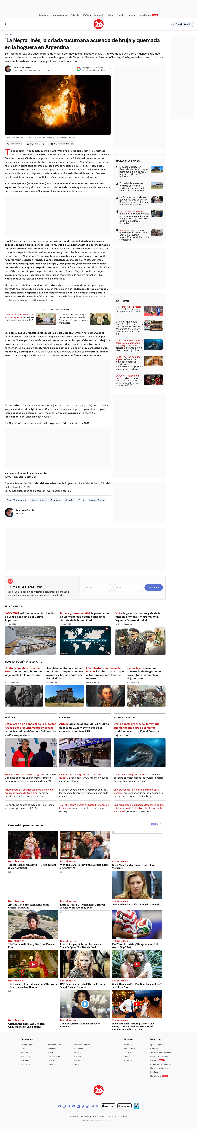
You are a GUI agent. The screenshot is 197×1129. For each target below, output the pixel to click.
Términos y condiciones (160, 1052)
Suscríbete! (153, 587)
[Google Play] (124, 1106)
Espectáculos (26, 1052)
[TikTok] (83, 1106)
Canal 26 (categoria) (16, 500)
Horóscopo (25, 1056)
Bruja (81, 500)
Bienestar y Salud (55, 1045)
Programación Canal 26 (160, 1064)
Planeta (77, 1056)
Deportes (52, 1048)
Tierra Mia (128, 1052)
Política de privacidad (159, 1056)
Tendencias (52, 1064)
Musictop (128, 1060)
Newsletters (158, 1076)
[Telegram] (92, 1106)
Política (10, 717)
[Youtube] (73, 1106)
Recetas (77, 1060)
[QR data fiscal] (136, 1108)
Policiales (25, 1060)
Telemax (127, 1056)
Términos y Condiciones (92, 1116)
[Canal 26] (99, 1090)
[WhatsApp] (87, 1106)
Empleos (154, 1072)
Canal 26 (128, 1045)
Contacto (154, 1048)
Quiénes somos (157, 1045)
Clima (23, 1048)
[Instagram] (64, 1106)
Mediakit (157, 1060)
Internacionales (125, 717)
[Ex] (69, 1106)
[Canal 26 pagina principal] (99, 28)
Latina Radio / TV (131, 1048)
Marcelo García (24, 67)
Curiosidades (38, 500)
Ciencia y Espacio (82, 1045)
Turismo (77, 1064)
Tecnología (25, 1064)
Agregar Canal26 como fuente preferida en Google (95, 68)
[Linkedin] (78, 1106)
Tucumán (55, 500)
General (51, 1052)
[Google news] (97, 1106)
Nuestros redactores (159, 1068)
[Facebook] (59, 1106)
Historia (9, 34)
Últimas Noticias (28, 1045)
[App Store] (108, 1106)
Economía (65, 717)
